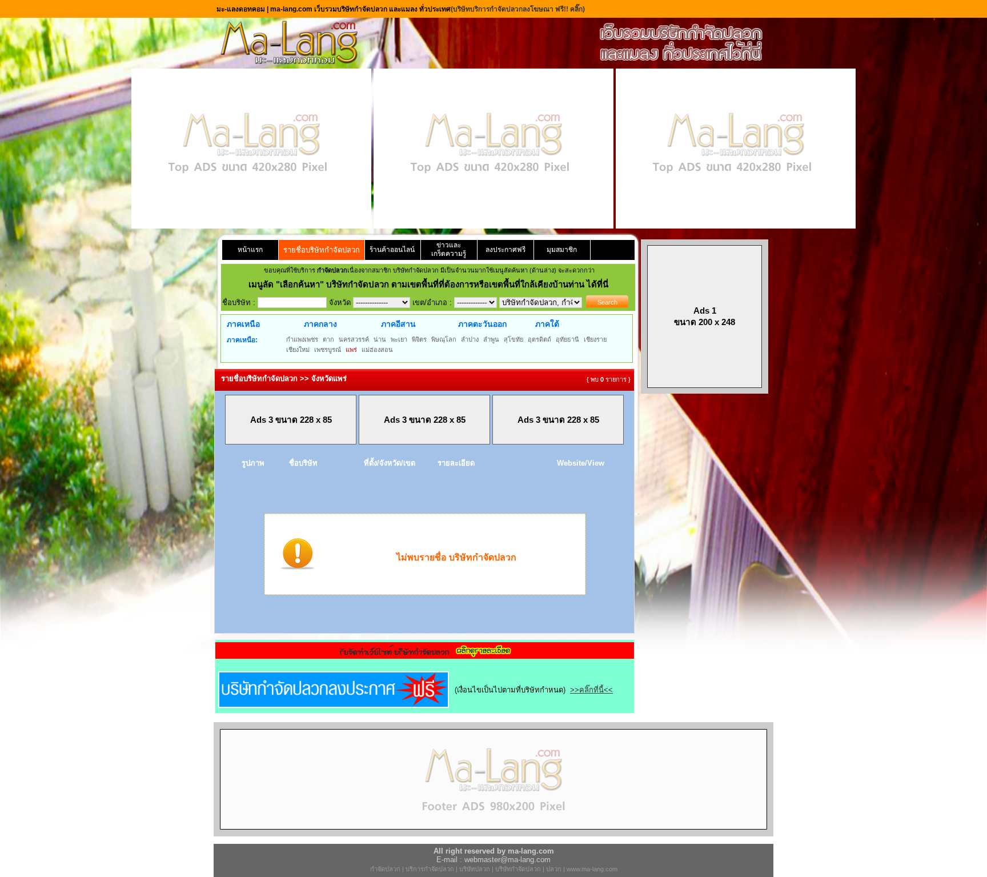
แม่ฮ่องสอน (377, 349)
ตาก (328, 339)
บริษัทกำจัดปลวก (518, 869)
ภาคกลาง (320, 324)
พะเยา (399, 339)
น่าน (380, 339)
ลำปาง (470, 339)
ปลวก (553, 869)
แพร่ (351, 349)
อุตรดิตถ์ (539, 339)
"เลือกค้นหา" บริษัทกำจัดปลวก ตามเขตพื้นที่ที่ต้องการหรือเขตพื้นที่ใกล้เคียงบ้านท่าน (431, 284)
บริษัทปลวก (474, 869)
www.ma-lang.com (592, 869)
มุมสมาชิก (562, 250)
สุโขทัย (513, 339)
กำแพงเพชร (302, 339)
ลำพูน (491, 339)
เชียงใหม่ (298, 349)
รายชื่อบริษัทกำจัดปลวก (321, 250)
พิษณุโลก (443, 339)
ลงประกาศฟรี (505, 250)
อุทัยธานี (567, 339)
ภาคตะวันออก (482, 324)
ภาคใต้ (547, 324)
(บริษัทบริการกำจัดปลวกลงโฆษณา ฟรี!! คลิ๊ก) (518, 9)
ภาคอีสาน (398, 324)
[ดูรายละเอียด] (425, 655)
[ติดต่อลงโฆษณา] (493, 834)
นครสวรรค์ (354, 339)
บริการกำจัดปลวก (430, 869)
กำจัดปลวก (385, 869)
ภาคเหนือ (243, 324)
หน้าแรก (250, 250)
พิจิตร (419, 339)
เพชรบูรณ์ (327, 349)
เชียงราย (595, 339)
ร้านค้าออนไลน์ (392, 250)
